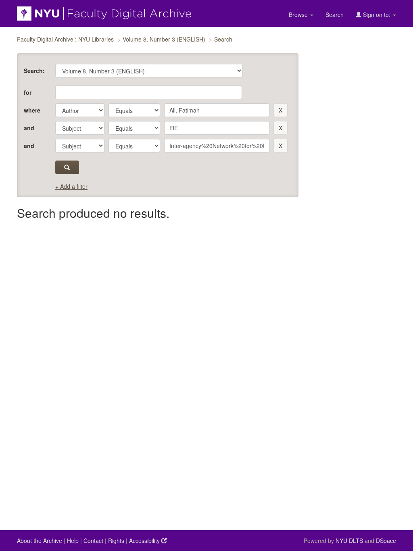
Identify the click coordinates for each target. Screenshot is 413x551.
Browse (299, 14)
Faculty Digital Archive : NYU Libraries (65, 39)
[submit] (67, 167)
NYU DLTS (349, 540)
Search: (34, 71)
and (29, 128)
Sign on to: (376, 14)
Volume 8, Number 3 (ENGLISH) (164, 39)
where (32, 110)
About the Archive (39, 540)
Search (334, 14)
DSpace (386, 540)
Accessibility (145, 540)
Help (73, 540)
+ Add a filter (71, 186)
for (27, 92)
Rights (116, 540)
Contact (93, 540)
